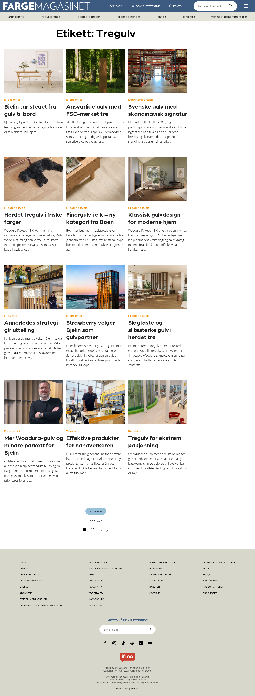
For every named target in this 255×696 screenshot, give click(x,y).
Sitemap (24, 586)
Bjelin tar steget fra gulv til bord (30, 110)
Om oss (24, 562)
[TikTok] (123, 643)
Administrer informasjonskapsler (41, 605)
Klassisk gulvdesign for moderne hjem (154, 218)
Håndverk (188, 16)
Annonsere (95, 580)
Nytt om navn (211, 580)
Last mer (96, 511)
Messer (207, 568)
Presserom (96, 605)
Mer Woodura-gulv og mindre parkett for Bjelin (33, 445)
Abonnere (26, 593)
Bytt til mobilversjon (33, 599)
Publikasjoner (98, 562)
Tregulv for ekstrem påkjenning (154, 441)
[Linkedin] (141, 643)
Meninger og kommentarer (229, 16)
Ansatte (24, 568)
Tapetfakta (96, 593)
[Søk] (230, 6)
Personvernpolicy (31, 580)
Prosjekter (11, 315)
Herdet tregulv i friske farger (33, 218)
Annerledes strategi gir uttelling (31, 326)
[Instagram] (114, 643)
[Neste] (107, 529)
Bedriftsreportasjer (141, 99)
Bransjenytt (16, 16)
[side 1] (84, 529)
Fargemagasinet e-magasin (105, 568)
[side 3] (100, 529)
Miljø (206, 574)
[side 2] (92, 529)
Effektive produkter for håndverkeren (92, 441)
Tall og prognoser (88, 16)
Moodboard (96, 599)
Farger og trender (128, 16)
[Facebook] (105, 643)
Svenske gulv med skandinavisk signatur (157, 110)
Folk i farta (156, 580)
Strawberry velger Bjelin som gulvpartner (90, 329)
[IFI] (127, 663)
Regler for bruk (30, 574)
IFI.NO (92, 574)
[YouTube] (150, 643)
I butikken (155, 593)
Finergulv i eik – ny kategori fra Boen (91, 218)
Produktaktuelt (50, 16)
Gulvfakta (95, 586)
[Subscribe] (150, 629)
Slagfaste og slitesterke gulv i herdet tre (150, 329)
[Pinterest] (132, 643)
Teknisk (161, 16)
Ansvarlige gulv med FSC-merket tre (93, 110)
